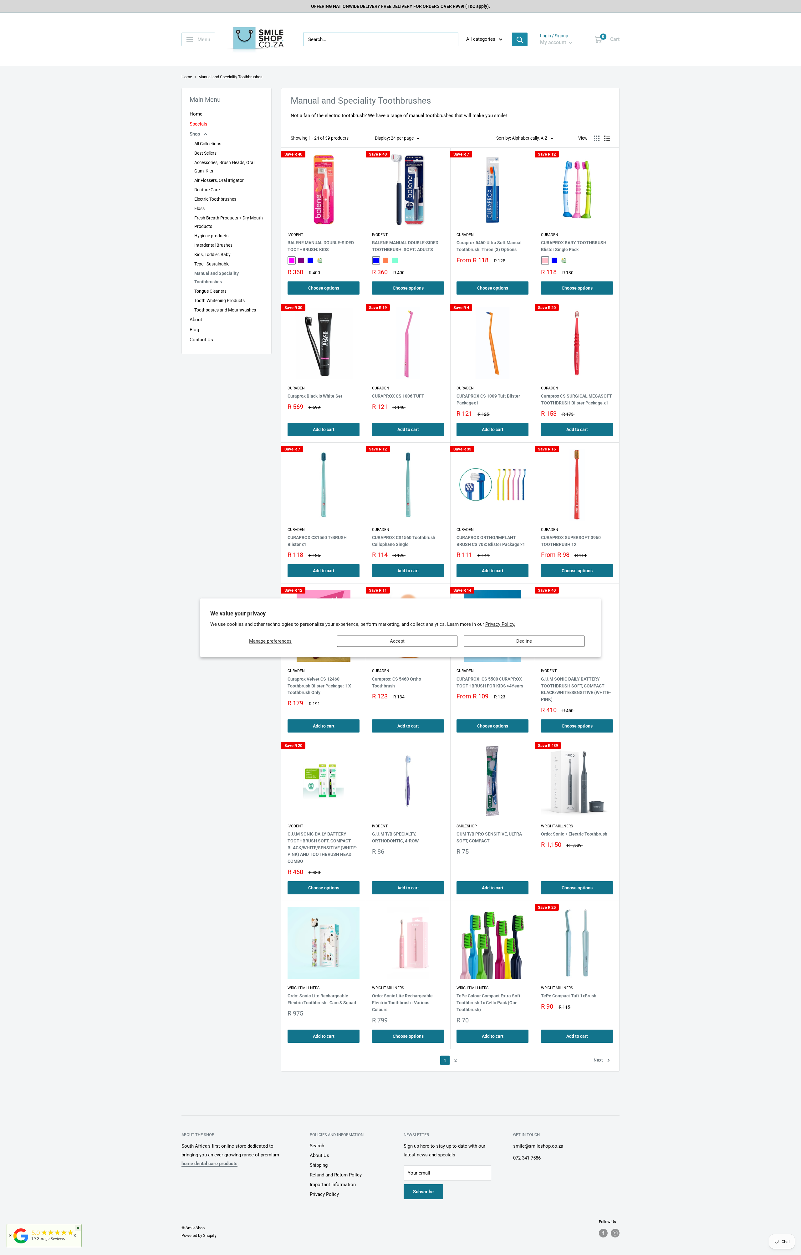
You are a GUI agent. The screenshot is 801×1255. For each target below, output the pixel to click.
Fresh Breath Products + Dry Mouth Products (228, 222)
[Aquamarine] (395, 260)
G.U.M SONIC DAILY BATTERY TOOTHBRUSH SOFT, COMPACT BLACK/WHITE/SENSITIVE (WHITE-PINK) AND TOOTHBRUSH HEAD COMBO (322, 847)
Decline (524, 641)
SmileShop (467, 826)
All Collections (207, 143)
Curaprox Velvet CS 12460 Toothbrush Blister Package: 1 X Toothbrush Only (319, 685)
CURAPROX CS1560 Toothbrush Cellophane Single (403, 541)
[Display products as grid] (596, 138)
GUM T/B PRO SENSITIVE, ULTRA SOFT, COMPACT (489, 837)
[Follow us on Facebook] (603, 1233)
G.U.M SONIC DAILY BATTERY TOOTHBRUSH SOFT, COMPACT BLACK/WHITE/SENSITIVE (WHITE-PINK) (576, 689)
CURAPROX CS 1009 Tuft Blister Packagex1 (488, 399)
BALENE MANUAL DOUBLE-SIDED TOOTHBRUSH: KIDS (321, 246)
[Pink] (545, 260)
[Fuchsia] (291, 260)
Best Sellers (205, 153)
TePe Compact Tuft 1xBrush (568, 995)
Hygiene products (211, 235)
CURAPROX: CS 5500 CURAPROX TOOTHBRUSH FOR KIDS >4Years (490, 682)
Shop (195, 134)
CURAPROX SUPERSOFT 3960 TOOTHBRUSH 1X (571, 541)
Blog (194, 329)
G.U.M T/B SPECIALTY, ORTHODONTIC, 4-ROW (395, 837)
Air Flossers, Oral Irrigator (219, 180)
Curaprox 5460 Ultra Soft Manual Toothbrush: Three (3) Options (489, 246)
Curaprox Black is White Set (315, 396)
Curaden (465, 235)
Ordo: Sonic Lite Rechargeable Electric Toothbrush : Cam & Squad (322, 999)
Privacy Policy (324, 1194)
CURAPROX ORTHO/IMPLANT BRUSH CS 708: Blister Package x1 (491, 541)
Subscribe (423, 1192)
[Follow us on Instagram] (615, 1233)
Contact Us (201, 339)
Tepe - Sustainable (211, 263)
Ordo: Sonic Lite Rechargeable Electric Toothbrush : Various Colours (402, 1002)
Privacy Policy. (500, 624)
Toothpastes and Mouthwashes (225, 309)
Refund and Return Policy (336, 1175)
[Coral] (385, 260)
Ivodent (295, 235)
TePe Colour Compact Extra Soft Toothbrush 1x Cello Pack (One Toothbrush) (488, 1002)
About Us (319, 1155)
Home (186, 77)
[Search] (520, 39)
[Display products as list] (607, 138)
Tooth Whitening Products (219, 300)
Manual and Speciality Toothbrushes (216, 277)
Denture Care (207, 189)
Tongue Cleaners (210, 291)
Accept (397, 641)
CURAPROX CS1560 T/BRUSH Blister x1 (317, 541)
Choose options (323, 288)
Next (598, 1059)
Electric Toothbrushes (215, 199)
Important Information (333, 1184)
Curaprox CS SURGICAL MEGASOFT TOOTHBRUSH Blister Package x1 (576, 399)
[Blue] (310, 260)
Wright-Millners (557, 826)
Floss (199, 208)
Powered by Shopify (199, 1235)
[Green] (320, 260)
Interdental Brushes (213, 245)
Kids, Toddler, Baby (212, 254)
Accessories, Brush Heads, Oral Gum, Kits (224, 166)
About (196, 319)
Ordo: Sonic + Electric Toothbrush (574, 833)
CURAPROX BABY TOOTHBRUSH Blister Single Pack (573, 246)
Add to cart (323, 429)
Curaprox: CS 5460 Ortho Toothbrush (396, 682)
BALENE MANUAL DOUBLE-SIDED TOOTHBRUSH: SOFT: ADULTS (405, 246)
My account (553, 42)
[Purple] (301, 260)
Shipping (319, 1165)
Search (317, 1146)
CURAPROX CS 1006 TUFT (398, 396)
